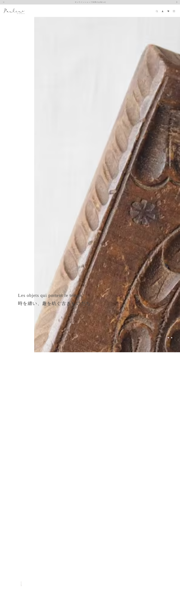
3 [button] (175, 337)
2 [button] (171, 337)
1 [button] (168, 337)
